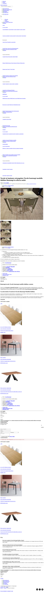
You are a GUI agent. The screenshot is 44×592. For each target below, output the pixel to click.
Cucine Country (22, 29)
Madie (16, 56)
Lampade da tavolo (12, 133)
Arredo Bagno (15, 91)
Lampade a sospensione (19, 133)
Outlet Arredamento (3, 5)
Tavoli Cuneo (5, 273)
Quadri (8, 169)
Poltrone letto (22, 63)
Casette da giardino (9, 148)
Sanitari (4, 111)
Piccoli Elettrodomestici (14, 48)
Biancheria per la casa (20, 162)
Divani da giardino (16, 148)
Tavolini (10, 175)
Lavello (4, 48)
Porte (7, 125)
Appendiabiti (9, 162)
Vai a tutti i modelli (5, 27)
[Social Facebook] (40, 590)
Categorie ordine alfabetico (6, 146)
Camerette (7, 83)
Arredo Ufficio (14, 162)
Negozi (4, 2)
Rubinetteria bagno (17, 104)
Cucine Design (11, 29)
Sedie (14, 69)
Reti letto (12, 90)
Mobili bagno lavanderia (21, 98)
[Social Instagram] (42, 590)
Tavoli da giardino (17, 154)
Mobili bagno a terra (13, 98)
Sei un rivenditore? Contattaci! (5, 591)
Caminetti (4, 119)
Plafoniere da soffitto (12, 140)
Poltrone (18, 63)
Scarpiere (11, 169)
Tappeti (7, 175)
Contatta (1, 578)
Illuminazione (14, 126)
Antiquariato (5, 162)
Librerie (14, 56)
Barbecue (4, 148)
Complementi (14, 155)
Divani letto (10, 56)
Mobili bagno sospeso (6, 98)
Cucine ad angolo (13, 35)
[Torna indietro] (4, 23)
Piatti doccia (11, 104)
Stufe (9, 125)
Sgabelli (4, 75)
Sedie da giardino (5, 154)
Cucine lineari (23, 35)
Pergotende (21, 148)
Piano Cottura (7, 48)
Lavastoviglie (13, 42)
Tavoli (13, 75)
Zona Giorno (14, 49)
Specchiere (4, 175)
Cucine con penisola (6, 35)
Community (5, 3)
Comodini (4, 90)
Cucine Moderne (5, 29)
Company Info (2, 586)
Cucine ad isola (18, 35)
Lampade (4, 129)
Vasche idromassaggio (15, 111)
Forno (6, 42)
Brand (7, 586)
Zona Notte (14, 76)
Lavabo (8, 104)
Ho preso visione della (8, 436)
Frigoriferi (9, 42)
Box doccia (4, 104)
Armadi (4, 83)
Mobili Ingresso (8, 63)
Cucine (11, 22)
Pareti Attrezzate (14, 63)
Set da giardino (11, 154)
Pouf (12, 69)
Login (12, 591)
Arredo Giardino (5, 144)
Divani (7, 56)
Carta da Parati (8, 119)
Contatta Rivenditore (4, 437)
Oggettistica (5, 169)
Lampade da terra (5, 133)
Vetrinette (16, 75)
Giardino (14, 141)
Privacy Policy (12, 436)
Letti (7, 90)
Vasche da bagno (8, 111)
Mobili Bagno (5, 94)
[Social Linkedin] (37, 590)
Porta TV (9, 69)
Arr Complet (6, 182)
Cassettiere (16, 83)
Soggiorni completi (9, 75)
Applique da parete (6, 140)
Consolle (4, 56)
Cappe (4, 42)
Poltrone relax (5, 69)
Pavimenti (4, 125)
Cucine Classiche (17, 29)
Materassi (9, 90)
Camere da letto (11, 83)
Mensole (4, 63)
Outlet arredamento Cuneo (7, 274)
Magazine (4, 1)
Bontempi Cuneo (5, 275)
